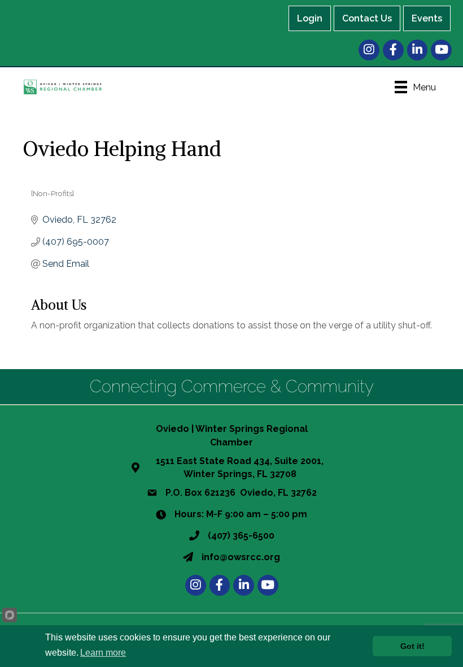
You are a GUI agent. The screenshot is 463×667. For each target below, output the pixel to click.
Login (309, 18)
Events (427, 18)
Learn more (103, 652)
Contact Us (367, 18)
